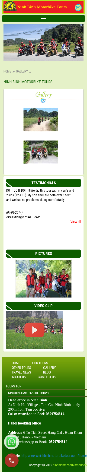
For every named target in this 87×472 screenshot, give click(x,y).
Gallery (22, 71)
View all (76, 222)
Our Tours (40, 363)
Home (7, 71)
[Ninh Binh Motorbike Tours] (41, 120)
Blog (47, 372)
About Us (19, 377)
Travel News (21, 372)
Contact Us (47, 377)
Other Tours (21, 368)
